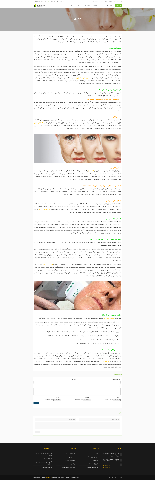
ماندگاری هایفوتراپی (108, 318)
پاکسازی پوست (71, 464)
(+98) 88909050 (106, 466)
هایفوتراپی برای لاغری (44, 209)
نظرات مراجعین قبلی (85, 5)
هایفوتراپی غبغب (48, 264)
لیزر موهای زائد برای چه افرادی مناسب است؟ (43, 454)
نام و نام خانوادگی (117, 379)
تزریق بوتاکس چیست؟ (92, 467)
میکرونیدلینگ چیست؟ (70, 460)
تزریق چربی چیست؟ (93, 457)
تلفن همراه (73, 379)
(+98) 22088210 (106, 464)
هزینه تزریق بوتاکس (47, 467)
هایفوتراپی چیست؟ (93, 454)
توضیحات (118, 386)
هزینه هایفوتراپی (104, 361)
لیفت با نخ (91, 171)
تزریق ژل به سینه (48, 459)
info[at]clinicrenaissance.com (58, 1)
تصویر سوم (118, 397)
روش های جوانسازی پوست (80, 78)
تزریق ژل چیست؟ (93, 464)
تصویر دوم (88, 397)
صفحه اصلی (109, 5)
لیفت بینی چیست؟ (70, 457)
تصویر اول (58, 397)
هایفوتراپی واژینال (39, 123)
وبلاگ (77, 5)
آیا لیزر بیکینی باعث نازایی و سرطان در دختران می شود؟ (43, 463)
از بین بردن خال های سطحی (68, 467)
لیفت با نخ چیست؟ (70, 454)
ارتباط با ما (72, 5)
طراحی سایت (49, 477)
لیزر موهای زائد (94, 460)
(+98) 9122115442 (106, 467)
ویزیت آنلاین (118, 5)
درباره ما (102, 5)
